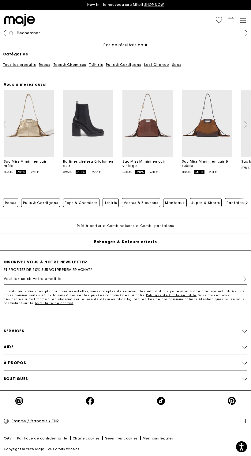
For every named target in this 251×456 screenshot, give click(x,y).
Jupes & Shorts (206, 203)
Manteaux (175, 203)
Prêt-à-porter (89, 226)
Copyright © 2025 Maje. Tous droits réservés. (42, 449)
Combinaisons (120, 226)
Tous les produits (19, 64)
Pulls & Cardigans (123, 64)
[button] (219, 20)
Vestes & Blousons (141, 203)
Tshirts (110, 203)
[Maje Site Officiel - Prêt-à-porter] (20, 19)
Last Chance (156, 64)
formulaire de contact (54, 303)
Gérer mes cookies (121, 438)
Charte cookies (86, 438)
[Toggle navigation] (242, 20)
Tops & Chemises (69, 64)
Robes (44, 64)
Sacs (176, 64)
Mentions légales (158, 438)
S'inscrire (242, 279)
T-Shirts (96, 64)
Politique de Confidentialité (171, 295)
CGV (8, 438)
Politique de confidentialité (42, 438)
